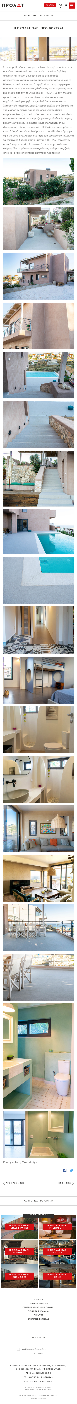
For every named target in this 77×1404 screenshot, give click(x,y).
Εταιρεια (38, 1300)
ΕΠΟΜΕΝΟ (65, 1183)
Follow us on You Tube (38, 1381)
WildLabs (47, 1389)
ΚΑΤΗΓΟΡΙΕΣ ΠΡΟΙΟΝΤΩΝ (38, 16)
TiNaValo (50, 5)
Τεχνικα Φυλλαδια (38, 1311)
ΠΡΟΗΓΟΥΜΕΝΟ (15, 1183)
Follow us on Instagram (38, 1377)
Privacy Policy (38, 1398)
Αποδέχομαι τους (34, 1349)
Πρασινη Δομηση (38, 1303)
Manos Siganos (44, 1387)
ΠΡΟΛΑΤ (13, 5)
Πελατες (38, 1315)
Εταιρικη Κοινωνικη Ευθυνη (39, 1307)
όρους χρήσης (40, 1349)
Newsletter (38, 1338)
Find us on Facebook (38, 1373)
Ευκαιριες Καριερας (38, 1319)
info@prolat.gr (51, 1369)
